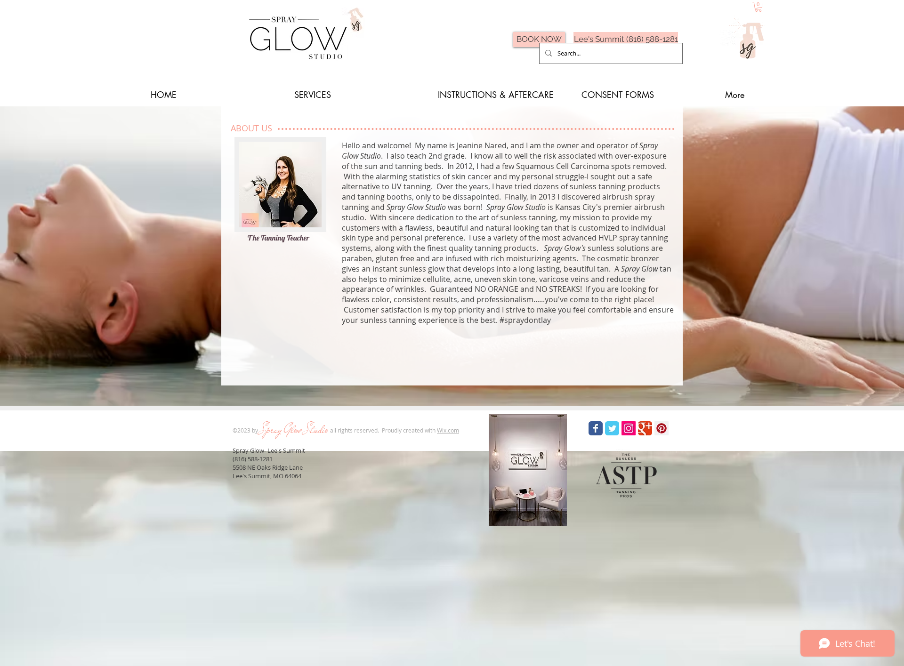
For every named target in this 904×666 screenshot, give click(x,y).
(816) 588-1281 (253, 459)
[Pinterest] (661, 428)
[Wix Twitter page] (612, 428)
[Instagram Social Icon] (629, 428)
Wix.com (448, 430)
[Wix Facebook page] (596, 428)
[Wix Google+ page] (645, 428)
